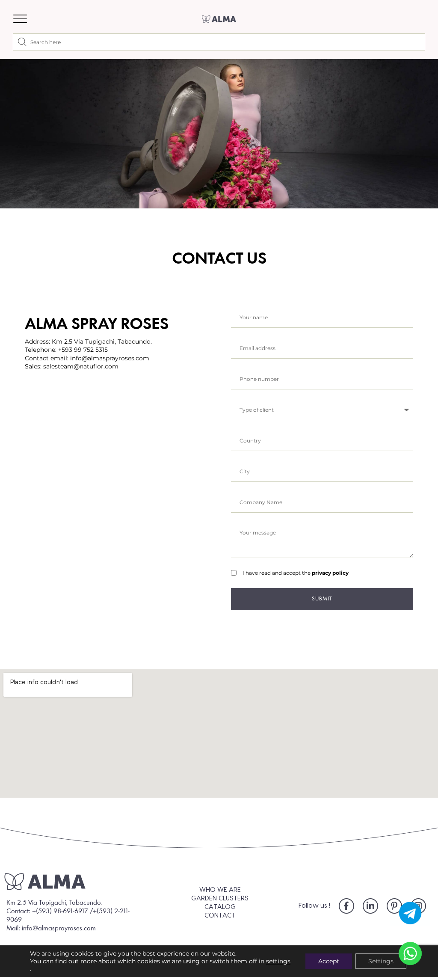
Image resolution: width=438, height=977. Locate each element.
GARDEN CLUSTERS (220, 898)
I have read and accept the (296, 573)
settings (278, 961)
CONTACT (219, 915)
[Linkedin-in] (370, 906)
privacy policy (330, 573)
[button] (20, 19)
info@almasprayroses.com (109, 358)
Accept (328, 961)
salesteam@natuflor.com (80, 366)
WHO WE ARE (220, 890)
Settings (381, 961)
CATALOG (220, 907)
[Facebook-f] (346, 906)
